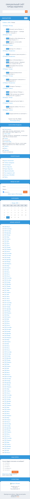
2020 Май (6, 368)
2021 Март (6, 389)
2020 (9, 22)
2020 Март (6, 364)
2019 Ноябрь (7, 356)
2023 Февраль (7, 415)
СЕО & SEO (7, 134)
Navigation (6, 18)
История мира (7, 141)
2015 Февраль (7, 249)
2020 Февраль (7, 362)
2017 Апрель (7, 292)
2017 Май (6, 294)
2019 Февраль (7, 337)
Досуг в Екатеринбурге (16, 60)
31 (18, 217)
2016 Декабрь (7, 284)
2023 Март (6, 417)
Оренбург (6, 150)
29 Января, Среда (7, 34)
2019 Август (7, 350)
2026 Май (6, 450)
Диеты (5, 148)
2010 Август (7, 226)
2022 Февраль (7, 405)
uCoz (18, 496)
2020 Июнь (7, 370)
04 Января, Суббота (8, 110)
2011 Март (6, 237)
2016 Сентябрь (8, 278)
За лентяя (7, 470)
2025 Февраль (7, 440)
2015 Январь (7, 247)
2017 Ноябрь (7, 306)
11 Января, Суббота (8, 88)
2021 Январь (7, 384)
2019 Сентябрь (8, 352)
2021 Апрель (7, 391)
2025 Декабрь (7, 446)
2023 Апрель (7, 419)
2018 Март (6, 315)
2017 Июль (7, 298)
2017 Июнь (7, 296)
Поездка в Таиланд (15, 86)
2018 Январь (7, 311)
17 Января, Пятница (8, 76)
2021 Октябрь (7, 397)
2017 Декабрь (7, 308)
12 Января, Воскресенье (9, 82)
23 (15, 215)
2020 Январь (7, 360)
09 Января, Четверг (8, 97)
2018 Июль (7, 323)
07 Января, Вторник (8, 103)
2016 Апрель (7, 267)
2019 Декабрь (7, 358)
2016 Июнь (7, 272)
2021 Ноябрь (7, 399)
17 (18, 212)
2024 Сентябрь (8, 438)
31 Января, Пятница (8, 25)
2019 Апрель (7, 341)
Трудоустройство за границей (18, 113)
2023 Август (7, 421)
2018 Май (6, 319)
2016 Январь (7, 261)
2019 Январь (7, 335)
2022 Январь (7, 403)
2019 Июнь (7, 345)
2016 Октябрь (7, 280)
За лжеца (7, 464)
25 (22, 215)
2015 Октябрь (7, 255)
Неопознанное (7, 129)
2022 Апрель (7, 409)
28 (7, 217)
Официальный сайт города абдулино (15, 5)
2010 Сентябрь (8, 228)
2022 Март (6, 407)
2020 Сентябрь (8, 376)
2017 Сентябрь (8, 302)
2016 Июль (7, 274)
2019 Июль (7, 347)
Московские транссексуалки (17, 54)
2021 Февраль (7, 386)
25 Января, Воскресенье (9, 56)
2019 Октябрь (7, 354)
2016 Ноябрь (7, 282)
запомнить (7, 192)
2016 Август (7, 276)
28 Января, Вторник (8, 45)
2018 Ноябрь (7, 331)
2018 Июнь (7, 321)
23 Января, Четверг (8, 69)
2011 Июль (7, 245)
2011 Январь (7, 235)
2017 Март (6, 290)
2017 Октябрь (7, 304)
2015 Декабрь (7, 259)
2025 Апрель (7, 444)
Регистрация (13, 120)
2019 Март (6, 339)
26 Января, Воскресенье (9, 50)
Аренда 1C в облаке (15, 48)
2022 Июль (7, 413)
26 (25, 215)
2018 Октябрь (7, 329)
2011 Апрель (7, 239)
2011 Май (6, 241)
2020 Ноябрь (7, 380)
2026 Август (7, 452)
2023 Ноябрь (7, 425)
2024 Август (7, 436)
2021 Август (7, 393)
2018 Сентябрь (8, 327)
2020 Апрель (7, 366)
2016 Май (6, 269)
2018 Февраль (7, 313)
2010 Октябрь (7, 230)
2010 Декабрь (7, 233)
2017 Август (7, 300)
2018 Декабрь (7, 333)
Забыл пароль (11, 194)
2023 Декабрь (7, 428)
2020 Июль (7, 372)
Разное (6, 138)
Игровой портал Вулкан (16, 29)
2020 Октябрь (7, 378)
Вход (18, 120)
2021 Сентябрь (8, 395)
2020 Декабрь (7, 382)
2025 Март (6, 442)
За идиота (7, 466)
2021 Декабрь (7, 401)
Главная (4, 22)
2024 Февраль (7, 432)
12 (25, 210)
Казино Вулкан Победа (16, 92)
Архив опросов (13, 474)
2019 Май (6, 343)
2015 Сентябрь (8, 253)
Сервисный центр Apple (16, 101)
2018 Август (7, 325)
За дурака (7, 463)
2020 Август (7, 374)
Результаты (5, 474)
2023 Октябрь (7, 423)
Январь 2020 (15, 203)
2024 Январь (7, 430)
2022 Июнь (7, 411)
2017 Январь (7, 286)
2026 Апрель (7, 448)
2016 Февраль (7, 263)
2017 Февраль (7, 288)
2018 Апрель (7, 317)
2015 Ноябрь (7, 257)
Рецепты (6, 146)
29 (11, 217)
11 (22, 210)
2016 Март (6, 265)
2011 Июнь (7, 243)
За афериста (8, 468)
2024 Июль (7, 434)
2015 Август (7, 251)
